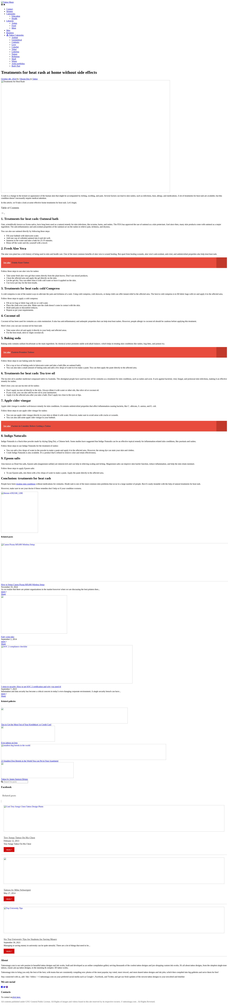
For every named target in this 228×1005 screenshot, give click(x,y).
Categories (10, 14)
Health (14, 18)
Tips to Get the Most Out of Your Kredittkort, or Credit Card (26, 724)
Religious (16, 56)
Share (3, 594)
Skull (14, 59)
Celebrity (15, 42)
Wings (14, 61)
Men (8, 30)
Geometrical (17, 40)
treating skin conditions (25, 484)
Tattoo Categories (16, 35)
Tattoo (35, 79)
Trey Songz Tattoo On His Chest (19, 837)
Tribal (14, 49)
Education (16, 16)
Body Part (16, 66)
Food (14, 26)
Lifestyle (10, 21)
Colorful (15, 47)
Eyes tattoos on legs (9, 743)
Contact (9, 9)
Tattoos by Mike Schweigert (17, 890)
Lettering (15, 52)
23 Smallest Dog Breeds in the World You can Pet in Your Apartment (29, 761)
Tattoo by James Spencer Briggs (14, 779)
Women (9, 11)
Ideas (14, 28)
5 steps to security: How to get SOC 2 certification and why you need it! (31, 687)
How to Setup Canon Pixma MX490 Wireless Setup (22, 584)
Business (10, 33)
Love (14, 44)
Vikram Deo (24, 79)
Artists (14, 23)
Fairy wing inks (7, 637)
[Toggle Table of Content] (3, 214)
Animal (15, 37)
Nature (14, 54)
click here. (16, 997)
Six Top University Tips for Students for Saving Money (30, 939)
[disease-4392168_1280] (19, 532)
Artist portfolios (18, 63)
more (3, 592)
